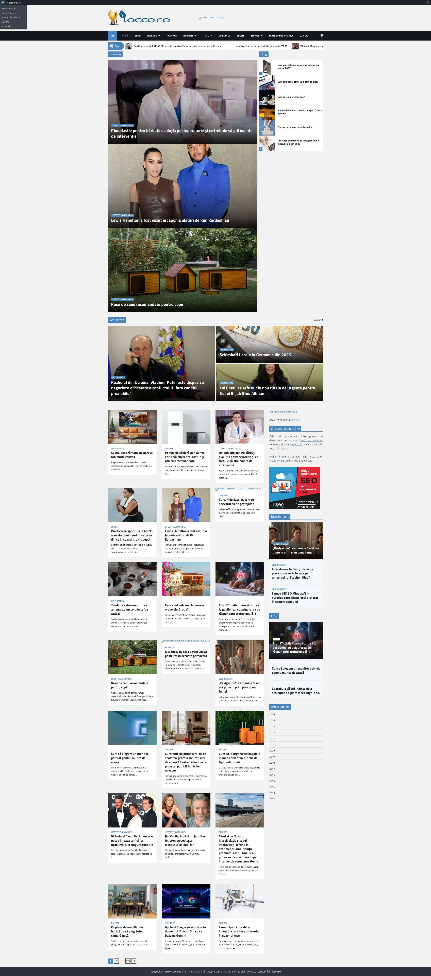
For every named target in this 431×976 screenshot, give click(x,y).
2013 (272, 793)
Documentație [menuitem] (9, 13)
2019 (272, 756)
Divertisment (226, 679)
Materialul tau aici (281, 36)
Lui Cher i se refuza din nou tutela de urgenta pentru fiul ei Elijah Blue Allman (267, 390)
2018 (272, 762)
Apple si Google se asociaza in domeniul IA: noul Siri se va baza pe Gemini (185, 931)
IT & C (206, 36)
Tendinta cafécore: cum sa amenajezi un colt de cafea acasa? (129, 609)
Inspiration (117, 448)
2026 (272, 714)
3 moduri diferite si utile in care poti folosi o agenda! (300, 112)
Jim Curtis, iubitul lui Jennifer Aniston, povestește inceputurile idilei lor (185, 840)
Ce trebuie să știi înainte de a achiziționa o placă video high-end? (296, 691)
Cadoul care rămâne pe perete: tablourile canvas (132, 455)
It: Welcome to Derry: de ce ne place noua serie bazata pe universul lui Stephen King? (292, 573)
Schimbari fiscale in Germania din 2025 (255, 355)
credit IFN (274, 461)
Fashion (172, 36)
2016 (272, 775)
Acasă (124, 36)
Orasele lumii (172, 601)
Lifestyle (224, 36)
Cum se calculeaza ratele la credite (295, 127)
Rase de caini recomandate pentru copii (147, 304)
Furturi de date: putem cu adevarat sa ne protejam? (236, 502)
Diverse (152, 36)
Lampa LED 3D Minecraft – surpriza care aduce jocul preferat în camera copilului (295, 597)
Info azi (188, 36)
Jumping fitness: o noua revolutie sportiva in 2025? (261, 46)
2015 (272, 781)
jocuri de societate (311, 440)
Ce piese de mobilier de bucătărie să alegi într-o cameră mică (127, 931)
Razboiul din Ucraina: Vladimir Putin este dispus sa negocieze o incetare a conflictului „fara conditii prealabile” (157, 388)
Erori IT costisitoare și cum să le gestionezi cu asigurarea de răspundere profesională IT (239, 609)
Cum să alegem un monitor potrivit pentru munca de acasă (129, 758)
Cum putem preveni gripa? (291, 97)
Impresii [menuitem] (6, 26)
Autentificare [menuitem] (14, 2)
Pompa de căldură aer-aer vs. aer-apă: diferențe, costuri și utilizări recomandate (185, 457)
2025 (272, 720)
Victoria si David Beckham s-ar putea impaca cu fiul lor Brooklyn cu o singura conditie (132, 840)
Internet (224, 495)
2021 (272, 744)
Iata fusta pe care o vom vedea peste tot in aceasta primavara (186, 654)
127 (128, 961)
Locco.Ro (176, 971)
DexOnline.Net (291, 420)
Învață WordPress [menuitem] (11, 17)
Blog (138, 36)
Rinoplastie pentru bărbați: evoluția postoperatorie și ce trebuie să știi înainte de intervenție (182, 133)
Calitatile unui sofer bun (283, 412)
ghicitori (297, 445)
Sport (240, 36)
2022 (272, 738)
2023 (272, 732)
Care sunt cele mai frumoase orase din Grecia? (185, 607)
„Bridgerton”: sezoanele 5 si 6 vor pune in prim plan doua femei (239, 687)
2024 (272, 726)
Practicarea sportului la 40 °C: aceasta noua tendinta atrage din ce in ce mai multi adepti (178, 46)
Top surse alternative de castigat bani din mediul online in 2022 (299, 142)
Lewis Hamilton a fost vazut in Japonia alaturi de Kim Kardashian (170, 220)
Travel (255, 36)
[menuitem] (3, 2)
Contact (305, 36)
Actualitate (118, 377)
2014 (272, 787)
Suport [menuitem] (5, 21)
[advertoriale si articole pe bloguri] (294, 508)
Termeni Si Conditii (194, 971)
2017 (272, 768)
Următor (133, 961)
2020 (272, 750)
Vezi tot (317, 320)
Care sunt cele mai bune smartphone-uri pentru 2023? (298, 66)
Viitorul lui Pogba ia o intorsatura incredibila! (322, 46)
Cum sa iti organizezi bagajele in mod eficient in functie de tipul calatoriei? (239, 758)
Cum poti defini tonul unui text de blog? (298, 81)
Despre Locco (214, 971)
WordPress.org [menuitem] (9, 8)
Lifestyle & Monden (122, 125)
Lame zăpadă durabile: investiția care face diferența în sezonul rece (239, 931)
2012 (272, 799)
